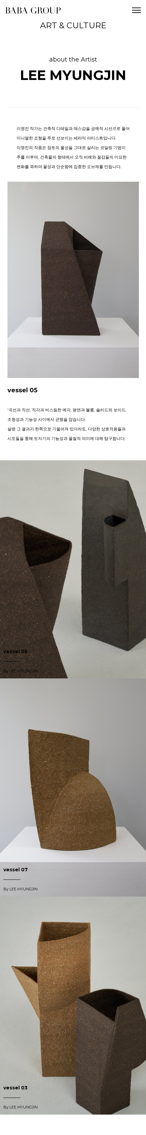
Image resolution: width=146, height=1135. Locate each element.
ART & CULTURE (73, 25)
